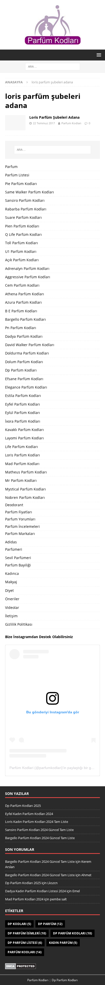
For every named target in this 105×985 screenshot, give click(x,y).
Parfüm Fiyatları (18, 512)
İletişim (11, 615)
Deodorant (14, 504)
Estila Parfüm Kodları (23, 395)
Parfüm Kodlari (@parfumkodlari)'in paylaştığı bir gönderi (55, 768)
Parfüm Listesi (17, 175)
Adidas (11, 542)
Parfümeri (13, 549)
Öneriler (12, 598)
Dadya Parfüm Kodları (24, 336)
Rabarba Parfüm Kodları (25, 209)
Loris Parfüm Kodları (22, 455)
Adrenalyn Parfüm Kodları (27, 268)
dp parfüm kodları (72, 933)
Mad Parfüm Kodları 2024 (24, 899)
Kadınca (12, 573)
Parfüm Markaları (20, 533)
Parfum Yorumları (20, 519)
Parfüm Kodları (25, 952)
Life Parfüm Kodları (21, 446)
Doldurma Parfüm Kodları (27, 353)
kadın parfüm (63, 943)
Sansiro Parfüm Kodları (25, 200)
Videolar (12, 607)
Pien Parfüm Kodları (22, 226)
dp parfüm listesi (25, 943)
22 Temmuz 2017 (44, 123)
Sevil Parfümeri (18, 557)
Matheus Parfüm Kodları (26, 472)
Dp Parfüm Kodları (21, 370)
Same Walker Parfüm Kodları (29, 192)
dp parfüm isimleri (27, 933)
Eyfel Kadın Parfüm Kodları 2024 (29, 813)
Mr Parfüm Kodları (21, 480)
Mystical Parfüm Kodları (25, 489)
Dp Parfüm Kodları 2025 (23, 805)
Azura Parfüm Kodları (23, 302)
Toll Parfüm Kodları (21, 242)
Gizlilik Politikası (18, 624)
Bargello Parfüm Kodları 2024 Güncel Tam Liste (40, 838)
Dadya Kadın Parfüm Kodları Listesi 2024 (35, 891)
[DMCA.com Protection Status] (20, 966)
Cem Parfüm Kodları (22, 285)
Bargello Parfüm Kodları (25, 319)
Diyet (9, 590)
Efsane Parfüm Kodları (24, 378)
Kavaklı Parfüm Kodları (24, 429)
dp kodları (19, 924)
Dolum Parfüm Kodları (24, 361)
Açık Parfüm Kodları (22, 259)
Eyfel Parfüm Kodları (22, 404)
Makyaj (11, 581)
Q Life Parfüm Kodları (23, 234)
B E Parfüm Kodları (21, 311)
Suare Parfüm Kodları (23, 217)
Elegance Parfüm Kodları (26, 387)
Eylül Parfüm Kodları (22, 412)
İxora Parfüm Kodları (22, 421)
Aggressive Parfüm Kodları (27, 276)
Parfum (11, 166)
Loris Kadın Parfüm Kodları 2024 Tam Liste (36, 821)
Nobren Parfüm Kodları (25, 497)
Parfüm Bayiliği (18, 565)
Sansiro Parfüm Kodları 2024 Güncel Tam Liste (39, 829)
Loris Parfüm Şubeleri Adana (54, 117)
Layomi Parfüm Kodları (24, 438)
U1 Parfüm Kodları (20, 251)
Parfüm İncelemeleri (22, 526)
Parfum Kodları (71, 123)
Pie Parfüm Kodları (21, 183)
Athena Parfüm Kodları (24, 293)
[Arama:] (52, 66)
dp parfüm (50, 924)
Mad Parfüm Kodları (22, 463)
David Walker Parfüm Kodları (29, 344)
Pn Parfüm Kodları (20, 327)
